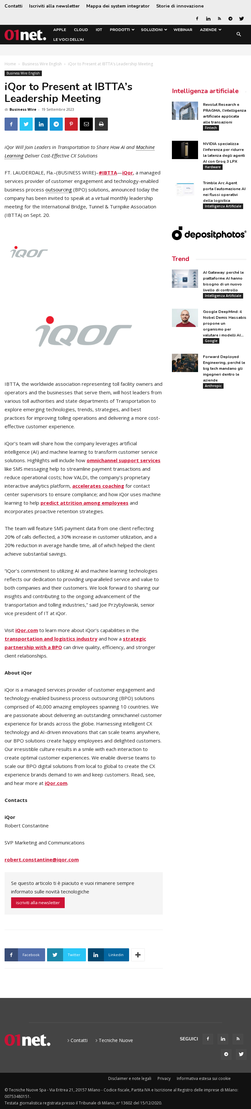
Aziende (208, 29)
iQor (127, 172)
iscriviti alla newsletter (38, 902)
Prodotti (120, 29)
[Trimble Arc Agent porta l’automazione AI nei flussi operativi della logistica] (185, 189)
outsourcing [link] (58, 189)
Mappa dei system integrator (118, 6)
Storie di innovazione (180, 6)
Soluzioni (151, 29)
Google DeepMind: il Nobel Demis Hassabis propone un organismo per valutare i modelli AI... (224, 323)
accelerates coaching (98, 485)
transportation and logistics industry (51, 638)
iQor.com (26, 630)
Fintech (211, 127)
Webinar (183, 29)
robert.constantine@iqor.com (42, 859)
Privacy (164, 1078)
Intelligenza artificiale (205, 91)
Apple (59, 29)
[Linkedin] (208, 18)
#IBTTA (108, 172)
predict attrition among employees (84, 502)
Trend (180, 258)
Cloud (81, 29)
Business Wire (22, 109)
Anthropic (213, 385)
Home (10, 64)
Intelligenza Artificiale (223, 206)
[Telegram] (230, 18)
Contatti (14, 6)
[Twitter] (241, 18)
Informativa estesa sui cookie (204, 1078)
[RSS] (219, 18)
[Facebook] (197, 18)
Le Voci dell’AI (68, 39)
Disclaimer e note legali (129, 1078)
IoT (99, 29)
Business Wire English (42, 64)
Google (211, 340)
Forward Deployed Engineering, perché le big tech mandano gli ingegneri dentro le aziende (224, 368)
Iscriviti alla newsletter (54, 6)
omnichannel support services (123, 460)
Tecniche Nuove (116, 1040)
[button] (238, 35)
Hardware (213, 167)
